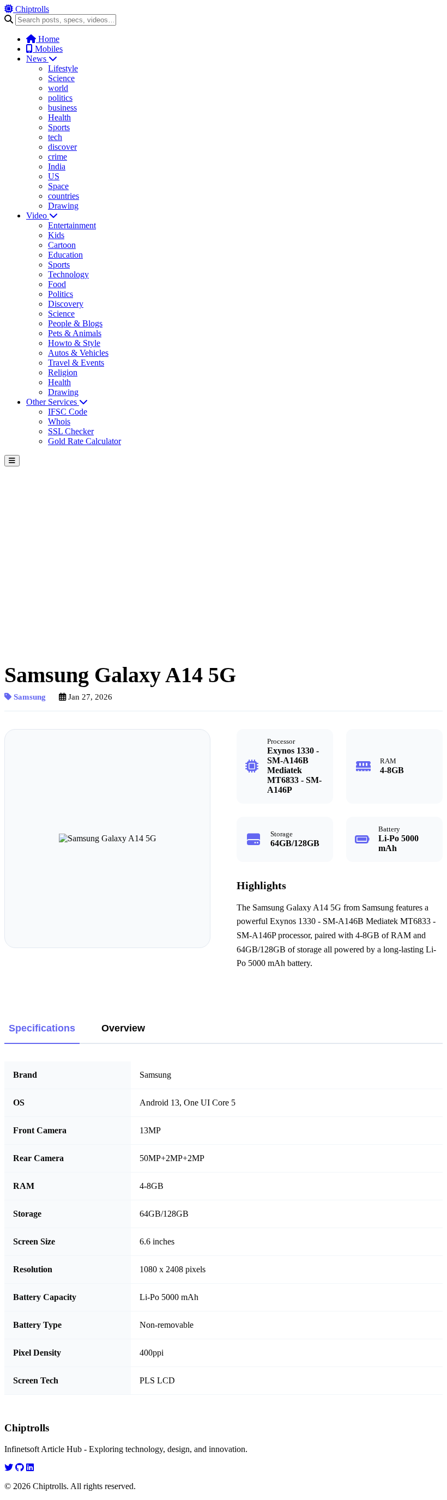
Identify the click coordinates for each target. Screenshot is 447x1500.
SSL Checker (71, 431)
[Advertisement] (223, 548)
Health (59, 117)
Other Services (52, 401)
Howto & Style (74, 343)
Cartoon (62, 245)
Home (47, 39)
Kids (56, 235)
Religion (62, 372)
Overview (123, 1028)
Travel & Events (76, 362)
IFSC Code (67, 411)
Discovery (65, 303)
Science (61, 78)
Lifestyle (63, 68)
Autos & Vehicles (78, 352)
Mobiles (48, 48)
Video (37, 215)
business (62, 107)
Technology (68, 274)
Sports (59, 127)
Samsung (28, 696)
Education (65, 254)
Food (57, 284)
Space (58, 186)
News (37, 58)
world (58, 88)
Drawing (63, 205)
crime (57, 156)
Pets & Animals (74, 333)
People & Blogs (75, 323)
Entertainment (72, 225)
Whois (59, 421)
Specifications (42, 1028)
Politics (60, 294)
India (56, 166)
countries (63, 196)
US (53, 176)
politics (60, 97)
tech (55, 137)
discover (62, 146)
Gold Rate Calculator (84, 441)
